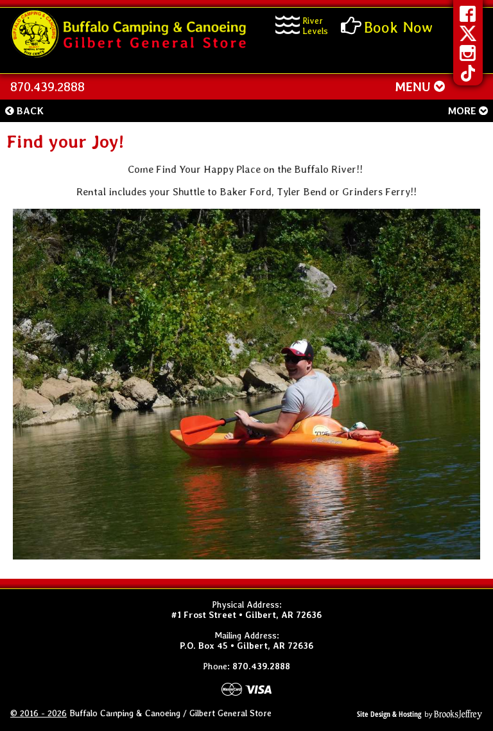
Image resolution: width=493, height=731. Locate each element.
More (463, 111)
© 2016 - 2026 (38, 713)
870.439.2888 (47, 86)
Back (29, 111)
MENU (414, 86)
